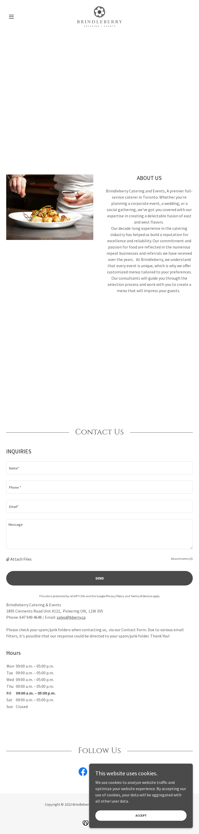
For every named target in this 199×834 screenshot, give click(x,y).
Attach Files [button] (21, 559)
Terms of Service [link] (141, 596)
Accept (141, 815)
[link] (99, 16)
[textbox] (99, 467)
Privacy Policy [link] (115, 596)
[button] (20, 16)
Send (99, 578)
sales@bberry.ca (71, 617)
